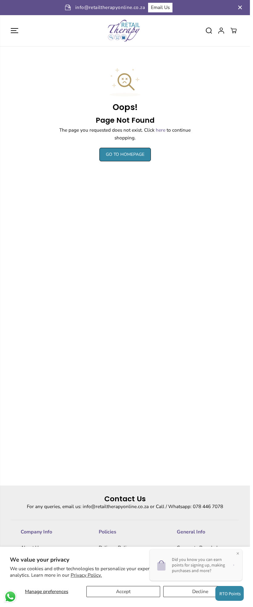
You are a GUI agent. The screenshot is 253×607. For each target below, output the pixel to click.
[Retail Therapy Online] (123, 31)
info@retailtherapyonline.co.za (116, 506)
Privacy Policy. (86, 575)
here (160, 130)
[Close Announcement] (240, 7)
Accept (123, 591)
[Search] (208, 30)
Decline (200, 591)
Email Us (105, 7)
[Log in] (221, 30)
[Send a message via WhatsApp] (10, 596)
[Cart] (233, 30)
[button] (14, 30)
